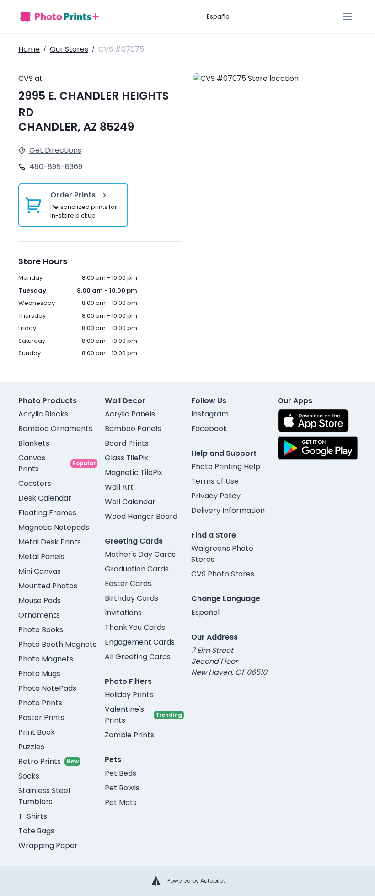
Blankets (33, 443)
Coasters (34, 483)
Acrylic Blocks (43, 414)
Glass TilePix (126, 458)
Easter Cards (128, 583)
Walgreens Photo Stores (222, 554)
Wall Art (119, 487)
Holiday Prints (129, 694)
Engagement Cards (140, 642)
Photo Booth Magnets (57, 644)
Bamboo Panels (133, 428)
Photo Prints (40, 703)
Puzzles (31, 746)
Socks (28, 776)
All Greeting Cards (138, 656)
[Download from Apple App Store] (313, 420)
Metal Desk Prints (49, 542)
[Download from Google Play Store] (318, 448)
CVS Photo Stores (222, 574)
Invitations (123, 613)
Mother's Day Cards (140, 554)
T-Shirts (32, 816)
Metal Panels (41, 556)
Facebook (209, 428)
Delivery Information (228, 510)
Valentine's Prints (124, 714)
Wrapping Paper (48, 845)
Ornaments (39, 615)
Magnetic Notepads (53, 527)
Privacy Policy (216, 496)
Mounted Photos (47, 586)
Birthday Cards (131, 598)
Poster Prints (41, 717)
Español (219, 16)
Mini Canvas (39, 571)
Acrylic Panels (130, 414)
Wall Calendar (130, 501)
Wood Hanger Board (141, 516)
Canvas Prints (31, 463)
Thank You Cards (135, 627)
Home (29, 49)
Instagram (210, 414)
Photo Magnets (45, 659)
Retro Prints (39, 761)
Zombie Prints (129, 735)
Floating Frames (47, 512)
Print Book (36, 732)
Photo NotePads (47, 688)
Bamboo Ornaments (55, 428)
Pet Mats (121, 802)
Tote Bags (36, 831)
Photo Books (40, 629)
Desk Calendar (44, 498)
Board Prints (127, 443)
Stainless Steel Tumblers (44, 796)
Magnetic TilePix (133, 472)
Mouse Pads (39, 600)
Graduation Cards (137, 569)
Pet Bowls (122, 788)
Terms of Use (215, 481)
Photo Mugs (39, 673)
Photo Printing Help (225, 466)
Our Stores (69, 49)
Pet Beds (120, 773)
